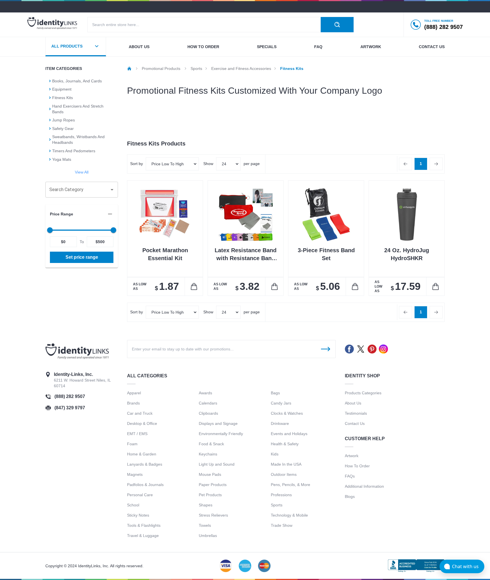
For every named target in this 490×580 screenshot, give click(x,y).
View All (81, 172)
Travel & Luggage (143, 535)
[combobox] (77, 189)
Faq (318, 46)
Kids (274, 454)
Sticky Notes (138, 515)
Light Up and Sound (217, 464)
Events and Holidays (289, 433)
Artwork (370, 46)
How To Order (357, 466)
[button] (81, 214)
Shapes (205, 505)
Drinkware (280, 423)
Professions (281, 495)
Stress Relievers (213, 515)
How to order (203, 46)
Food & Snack (211, 444)
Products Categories (363, 393)
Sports (276, 505)
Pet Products (210, 495)
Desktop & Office (142, 423)
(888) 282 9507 (69, 396)
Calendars (208, 403)
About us (139, 46)
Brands (133, 403)
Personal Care (140, 495)
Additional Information (364, 486)
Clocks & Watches (287, 413)
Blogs (350, 496)
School (133, 505)
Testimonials (356, 413)
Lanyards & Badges (144, 464)
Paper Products (213, 484)
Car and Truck (140, 413)
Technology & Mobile (289, 515)
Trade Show (281, 525)
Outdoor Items (284, 474)
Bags (275, 393)
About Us (353, 403)
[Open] (112, 190)
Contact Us (355, 423)
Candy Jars (281, 403)
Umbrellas (208, 535)
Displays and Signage (218, 423)
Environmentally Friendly (221, 433)
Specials (266, 46)
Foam (132, 444)
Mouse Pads (210, 474)
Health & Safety (285, 444)
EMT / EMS (137, 433)
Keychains (208, 454)
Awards (205, 393)
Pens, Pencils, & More (290, 484)
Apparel (134, 393)
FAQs (350, 476)
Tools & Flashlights (143, 525)
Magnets (135, 474)
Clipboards (208, 413)
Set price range (82, 257)
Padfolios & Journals (145, 484)
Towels (205, 525)
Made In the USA (286, 464)
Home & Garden (141, 454)
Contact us (432, 46)
